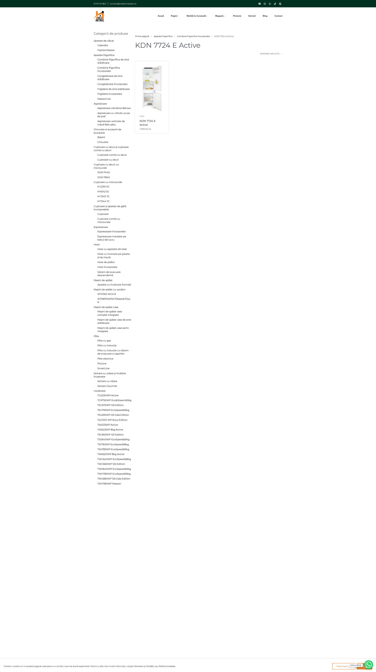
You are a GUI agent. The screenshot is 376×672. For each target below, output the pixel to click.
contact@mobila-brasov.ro (123, 3)
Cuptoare (103, 214)
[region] (188, 665)
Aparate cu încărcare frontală (114, 284)
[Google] (280, 3)
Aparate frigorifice (104, 55)
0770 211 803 (100, 3)
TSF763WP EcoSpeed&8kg (113, 444)
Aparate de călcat (104, 40)
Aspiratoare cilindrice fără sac (114, 108)
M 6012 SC (103, 191)
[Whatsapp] (270, 3)
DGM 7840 (103, 177)
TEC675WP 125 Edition (110, 405)
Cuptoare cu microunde (108, 182)
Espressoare (101, 227)
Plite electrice (105, 358)
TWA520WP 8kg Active (110, 454)
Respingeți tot (343, 666)
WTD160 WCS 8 (106, 294)
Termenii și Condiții (144, 666)
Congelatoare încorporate (112, 84)
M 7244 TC (103, 201)
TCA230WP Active (108, 395)
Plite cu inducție (107, 345)
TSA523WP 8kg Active (110, 429)
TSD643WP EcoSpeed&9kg (113, 439)
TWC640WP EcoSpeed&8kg (114, 459)
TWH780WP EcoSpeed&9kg (114, 473)
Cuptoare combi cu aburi (112, 154)
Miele (142, 116)
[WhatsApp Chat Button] (368, 664)
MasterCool (104, 99)
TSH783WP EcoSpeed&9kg (113, 449)
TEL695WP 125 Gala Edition (113, 415)
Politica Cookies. (167, 666)
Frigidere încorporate (109, 94)
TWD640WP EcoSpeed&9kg (114, 469)
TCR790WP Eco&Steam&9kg (114, 400)
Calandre (102, 45)
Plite (96, 336)
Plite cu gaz (104, 340)
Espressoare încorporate (111, 231)
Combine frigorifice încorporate (193, 36)
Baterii (101, 137)
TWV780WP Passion (109, 483)
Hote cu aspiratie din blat (112, 249)
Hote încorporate (107, 267)
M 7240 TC (103, 196)
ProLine (101, 363)
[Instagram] (265, 3)
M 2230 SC (103, 186)
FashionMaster (106, 50)
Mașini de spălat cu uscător (109, 289)
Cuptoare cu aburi (108, 159)
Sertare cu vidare (107, 381)
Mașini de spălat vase (106, 307)
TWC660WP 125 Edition (111, 464)
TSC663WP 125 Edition (110, 434)
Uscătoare (100, 390)
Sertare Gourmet (107, 386)
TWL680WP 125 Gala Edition (113, 478)
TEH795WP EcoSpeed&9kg (113, 410)
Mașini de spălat (103, 280)
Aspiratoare (100, 103)
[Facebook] (259, 3)
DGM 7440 (103, 172)
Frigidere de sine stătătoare (113, 89)
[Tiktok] (275, 3)
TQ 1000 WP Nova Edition (112, 420)
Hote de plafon (106, 262)
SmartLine (103, 368)
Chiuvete (102, 142)
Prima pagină (142, 36)
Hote (97, 244)
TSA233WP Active (107, 424)
